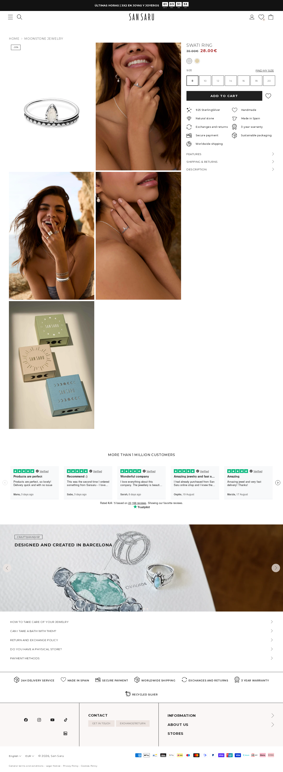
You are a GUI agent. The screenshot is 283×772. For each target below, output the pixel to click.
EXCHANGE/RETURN (132, 723)
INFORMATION (182, 715)
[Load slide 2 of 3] (144, 608)
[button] (19, 17)
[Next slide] (275, 568)
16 (243, 80)
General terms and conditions (26, 766)
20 (269, 80)
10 (205, 80)
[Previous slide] (7, 568)
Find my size (265, 70)
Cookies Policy (89, 766)
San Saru (57, 756)
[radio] (189, 61)
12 (218, 80)
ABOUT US (178, 725)
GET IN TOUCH (101, 723)
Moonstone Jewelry (43, 39)
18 (256, 80)
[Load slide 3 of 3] (147, 608)
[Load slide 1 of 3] (140, 608)
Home (14, 39)
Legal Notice (53, 766)
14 (230, 80)
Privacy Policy (71, 766)
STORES (175, 733)
